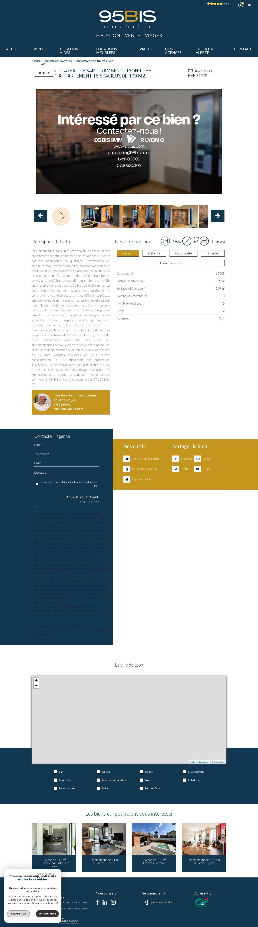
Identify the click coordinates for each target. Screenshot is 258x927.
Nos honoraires (71, 908)
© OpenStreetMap (218, 761)
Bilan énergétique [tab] (171, 263)
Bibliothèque (194, 780)
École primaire (66, 780)
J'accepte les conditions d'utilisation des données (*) (69, 484)
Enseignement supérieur (114, 780)
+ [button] (36, 680)
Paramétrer (18, 913)
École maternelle (196, 771)
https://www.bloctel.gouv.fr (86, 602)
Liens (83, 908)
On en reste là (46, 873)
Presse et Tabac (152, 788)
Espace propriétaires (161, 902)
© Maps (203, 761)
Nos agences (173, 51)
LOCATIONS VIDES (70, 51)
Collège (149, 771)
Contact (243, 49)
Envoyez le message (83, 496)
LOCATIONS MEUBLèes (106, 51)
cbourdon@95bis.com (68, 409)
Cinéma (106, 771)
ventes (41, 49)
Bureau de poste (67, 788)
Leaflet (192, 761)
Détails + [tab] (154, 253)
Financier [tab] (212, 253)
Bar (61, 771)
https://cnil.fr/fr (67, 573)
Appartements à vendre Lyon (56, 62)
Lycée (148, 780)
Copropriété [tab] (183, 253)
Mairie (105, 788)
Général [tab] (127, 253)
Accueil (13, 49)
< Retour (44, 73)
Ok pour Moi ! (47, 913)
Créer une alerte (206, 51)
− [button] (36, 685)
